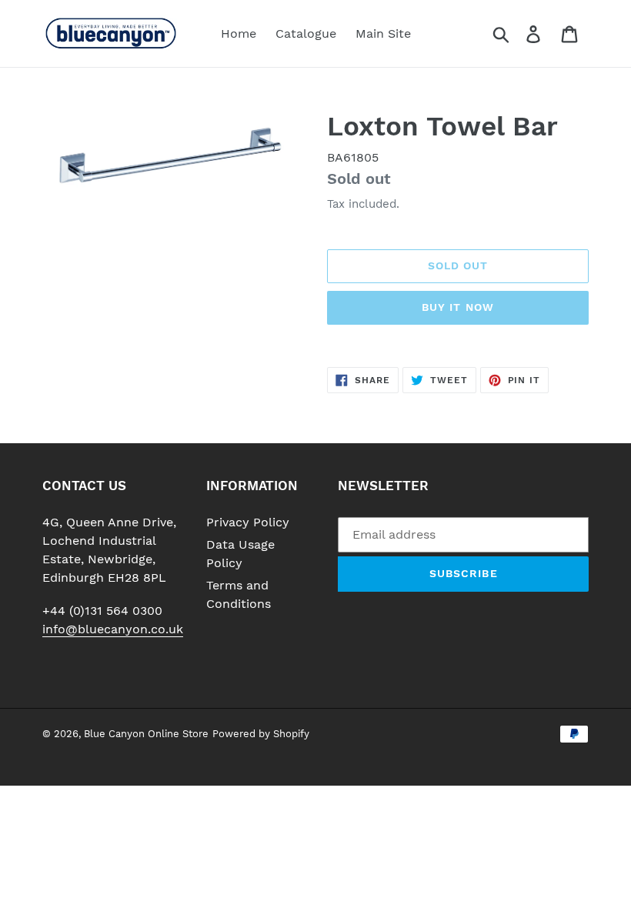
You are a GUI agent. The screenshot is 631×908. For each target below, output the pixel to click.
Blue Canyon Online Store (146, 733)
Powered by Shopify (260, 733)
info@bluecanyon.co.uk (112, 629)
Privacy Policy (247, 522)
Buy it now (458, 307)
